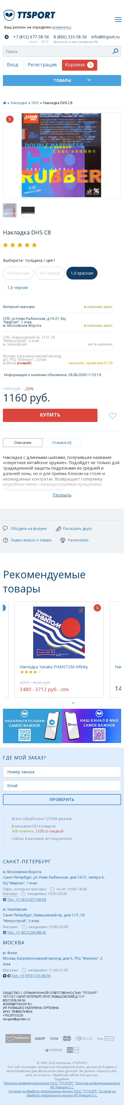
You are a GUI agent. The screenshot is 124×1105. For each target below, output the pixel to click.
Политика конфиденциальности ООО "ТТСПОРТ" (39, 1083)
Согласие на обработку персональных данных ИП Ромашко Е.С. (71, 1093)
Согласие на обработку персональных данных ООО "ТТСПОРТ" (53, 1091)
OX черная (50, 273)
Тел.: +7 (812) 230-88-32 (26, 932)
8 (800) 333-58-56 (70, 37)
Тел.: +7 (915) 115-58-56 (31, 975)
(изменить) (61, 27)
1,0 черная (17, 287)
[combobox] (62, 51)
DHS (35, 102)
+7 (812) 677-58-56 (31, 37)
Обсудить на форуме (29, 528)
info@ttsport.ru (105, 37)
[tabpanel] (59, 649)
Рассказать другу (77, 528)
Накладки (19, 102)
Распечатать (78, 540)
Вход (12, 64)
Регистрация (42, 64)
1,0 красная (82, 273)
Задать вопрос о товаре (31, 540)
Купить (50, 415)
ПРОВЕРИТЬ (62, 799)
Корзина (78, 64)
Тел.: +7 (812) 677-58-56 (26, 899)
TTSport (30, 13)
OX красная (18, 273)
